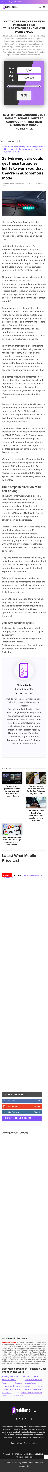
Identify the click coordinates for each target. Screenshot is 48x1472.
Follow (37, 1106)
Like (38, 1101)
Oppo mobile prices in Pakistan (26, 1383)
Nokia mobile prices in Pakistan (17, 1386)
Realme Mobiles (30, 1443)
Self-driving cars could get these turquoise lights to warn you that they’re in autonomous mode (24, 149)
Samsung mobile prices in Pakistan (15, 1377)
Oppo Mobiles (16, 1443)
